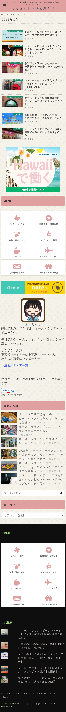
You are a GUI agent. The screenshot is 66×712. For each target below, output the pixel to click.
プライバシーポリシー (48, 693)
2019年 (16, 15)
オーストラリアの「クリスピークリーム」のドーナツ (41, 441)
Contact (6, 697)
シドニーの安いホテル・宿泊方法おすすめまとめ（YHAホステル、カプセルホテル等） (41, 479)
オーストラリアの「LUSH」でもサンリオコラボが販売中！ (41, 430)
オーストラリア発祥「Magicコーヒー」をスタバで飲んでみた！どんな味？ (41, 418)
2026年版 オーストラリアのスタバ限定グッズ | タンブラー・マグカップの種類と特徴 (41, 455)
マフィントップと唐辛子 (32, 704)
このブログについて (11, 693)
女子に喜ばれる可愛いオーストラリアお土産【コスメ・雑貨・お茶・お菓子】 (41, 658)
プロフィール (29, 693)
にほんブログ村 (11, 395)
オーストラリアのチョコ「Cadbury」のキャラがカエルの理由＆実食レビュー (41, 467)
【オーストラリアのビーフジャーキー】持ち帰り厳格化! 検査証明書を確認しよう (40, 634)
